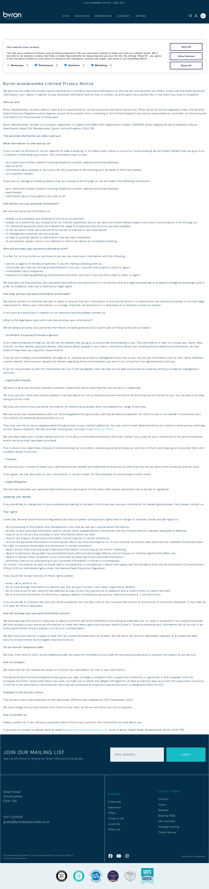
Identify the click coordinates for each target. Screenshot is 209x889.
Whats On (114, 829)
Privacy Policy (64, 855)
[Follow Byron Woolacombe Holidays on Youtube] (118, 856)
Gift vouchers (167, 821)
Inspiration (103, 16)
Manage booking (168, 826)
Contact (124, 16)
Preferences (46, 65)
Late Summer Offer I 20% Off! (104, 2)
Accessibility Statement (16, 855)
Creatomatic (200, 856)
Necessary (17, 65)
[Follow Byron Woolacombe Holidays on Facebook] (110, 856)
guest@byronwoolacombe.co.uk (87, 729)
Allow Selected (186, 56)
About (162, 804)
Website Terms (103, 429)
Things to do (116, 818)
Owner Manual (167, 832)
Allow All (186, 47)
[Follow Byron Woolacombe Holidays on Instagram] (127, 856)
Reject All (186, 65)
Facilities (82, 16)
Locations (114, 824)
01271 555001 (13, 817)
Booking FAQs (166, 815)
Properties (114, 801)
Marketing (101, 65)
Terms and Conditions (15, 858)
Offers (141, 16)
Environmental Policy (43, 855)
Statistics (74, 65)
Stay (66, 16)
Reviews (163, 810)
